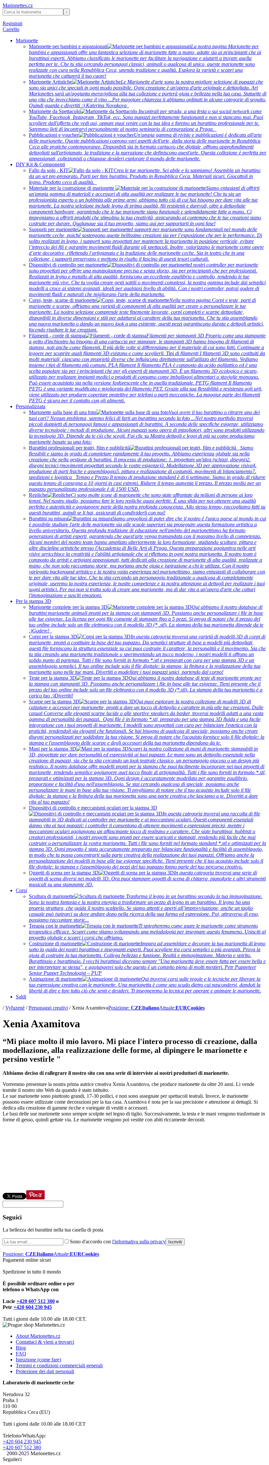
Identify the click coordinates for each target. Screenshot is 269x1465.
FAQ (21, 1353)
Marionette (27, 40)
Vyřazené (15, 1008)
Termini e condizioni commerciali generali (59, 1365)
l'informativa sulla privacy (139, 1241)
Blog (21, 1348)
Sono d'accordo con (118, 1241)
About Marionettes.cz (38, 1336)
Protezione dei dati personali (45, 1371)
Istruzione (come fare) (38, 1359)
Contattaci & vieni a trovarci (45, 1342)
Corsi (21, 890)
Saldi (21, 996)
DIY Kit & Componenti (40, 164)
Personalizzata (30, 406)
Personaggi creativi (48, 1008)
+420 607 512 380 (35, 1301)
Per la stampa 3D (33, 601)
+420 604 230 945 (32, 1307)
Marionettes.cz (18, 5)
